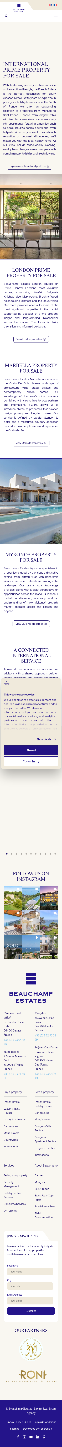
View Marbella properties (31, 442)
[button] (6, 16)
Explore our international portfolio (29, 166)
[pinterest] (44, 1436)
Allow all (31, 750)
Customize (29, 761)
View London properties (31, 339)
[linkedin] (37, 1436)
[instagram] (24, 1436)
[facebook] (17, 1436)
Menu (56, 15)
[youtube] (31, 1436)
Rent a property (44, 1091)
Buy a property (13, 1091)
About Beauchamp (46, 1165)
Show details (44, 739)
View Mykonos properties (31, 623)
